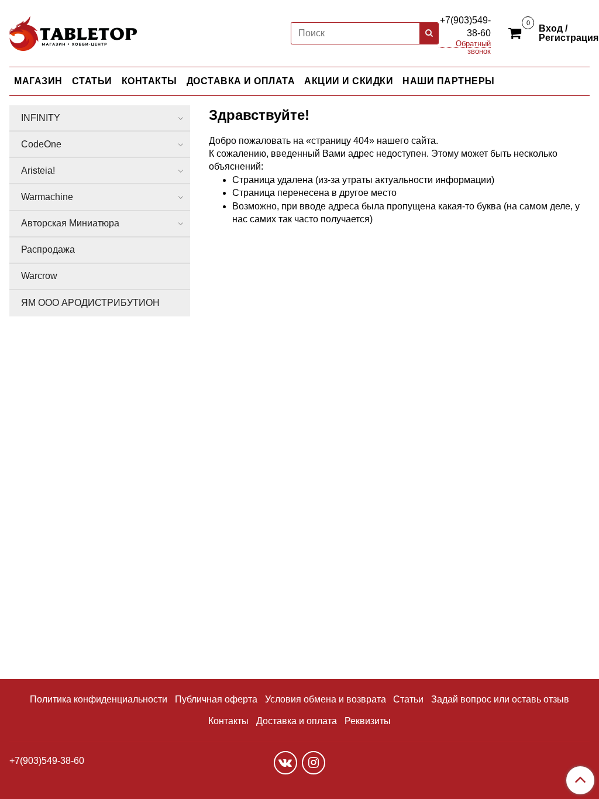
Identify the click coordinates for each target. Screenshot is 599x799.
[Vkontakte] (285, 762)
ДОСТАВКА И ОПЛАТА (241, 81)
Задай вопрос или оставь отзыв (500, 699)
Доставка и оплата (296, 721)
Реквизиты (368, 721)
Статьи (408, 699)
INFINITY (40, 118)
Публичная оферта (216, 699)
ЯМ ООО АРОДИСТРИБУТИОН (90, 303)
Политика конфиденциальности (98, 699)
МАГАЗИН (38, 81)
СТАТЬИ (92, 81)
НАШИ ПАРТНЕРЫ (448, 81)
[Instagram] (313, 762)
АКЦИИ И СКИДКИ (348, 81)
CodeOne (41, 144)
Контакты (228, 721)
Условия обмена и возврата (325, 699)
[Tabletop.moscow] (73, 31)
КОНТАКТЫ (149, 81)
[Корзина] (516, 32)
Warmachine (47, 197)
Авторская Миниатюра (70, 223)
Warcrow (39, 276)
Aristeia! (38, 170)
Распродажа (48, 249)
